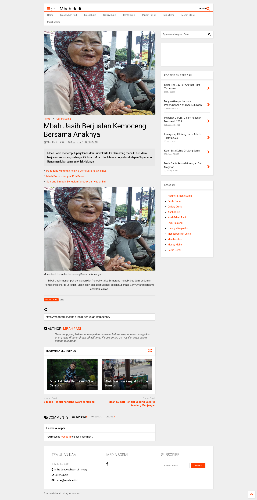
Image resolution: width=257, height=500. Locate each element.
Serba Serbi (168, 15)
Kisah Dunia (90, 15)
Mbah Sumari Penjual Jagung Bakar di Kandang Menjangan (132, 403)
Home (50, 15)
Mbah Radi (70, 8)
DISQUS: (110, 417)
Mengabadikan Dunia (179, 233)
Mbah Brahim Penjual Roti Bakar (65, 176)
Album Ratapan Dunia (180, 195)
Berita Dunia (129, 15)
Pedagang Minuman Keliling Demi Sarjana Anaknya (76, 170)
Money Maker (188, 15)
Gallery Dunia (109, 15)
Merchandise (53, 22)
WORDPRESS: (79, 417)
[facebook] (107, 464)
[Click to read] (72, 374)
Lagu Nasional (175, 222)
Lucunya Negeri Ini (178, 228)
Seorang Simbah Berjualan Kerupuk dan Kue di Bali (76, 181)
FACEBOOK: (96, 417)
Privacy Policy (149, 15)
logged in (66, 436)
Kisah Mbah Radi (68, 15)
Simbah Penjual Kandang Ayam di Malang (69, 401)
